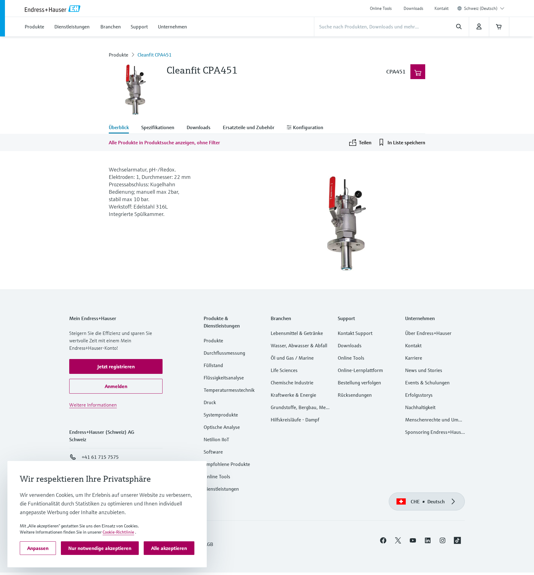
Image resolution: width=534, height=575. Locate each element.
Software (213, 452)
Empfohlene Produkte (227, 464)
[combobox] (484, 8)
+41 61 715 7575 (100, 457)
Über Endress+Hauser (428, 333)
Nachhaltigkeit (420, 407)
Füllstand (213, 365)
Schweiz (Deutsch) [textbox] (481, 8)
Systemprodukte (221, 415)
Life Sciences (284, 370)
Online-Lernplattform (360, 370)
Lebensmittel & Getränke (297, 333)
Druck (210, 402)
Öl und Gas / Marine (292, 358)
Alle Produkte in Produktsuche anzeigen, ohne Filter (164, 142)
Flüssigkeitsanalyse (224, 377)
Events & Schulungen (427, 382)
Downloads (413, 8)
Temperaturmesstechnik (229, 390)
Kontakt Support (355, 333)
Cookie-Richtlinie (118, 532)
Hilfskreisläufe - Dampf (295, 419)
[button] (116, 366)
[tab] (122, 128)
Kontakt (441, 8)
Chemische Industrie (292, 382)
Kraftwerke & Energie (293, 395)
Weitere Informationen (93, 405)
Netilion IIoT (216, 439)
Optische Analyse (222, 427)
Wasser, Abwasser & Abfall (299, 345)
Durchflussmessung (224, 353)
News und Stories (423, 370)
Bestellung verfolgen (359, 382)
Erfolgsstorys (419, 395)
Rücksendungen (355, 395)
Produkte (118, 55)
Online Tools (381, 8)
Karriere (413, 358)
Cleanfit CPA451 (155, 55)
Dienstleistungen (221, 489)
